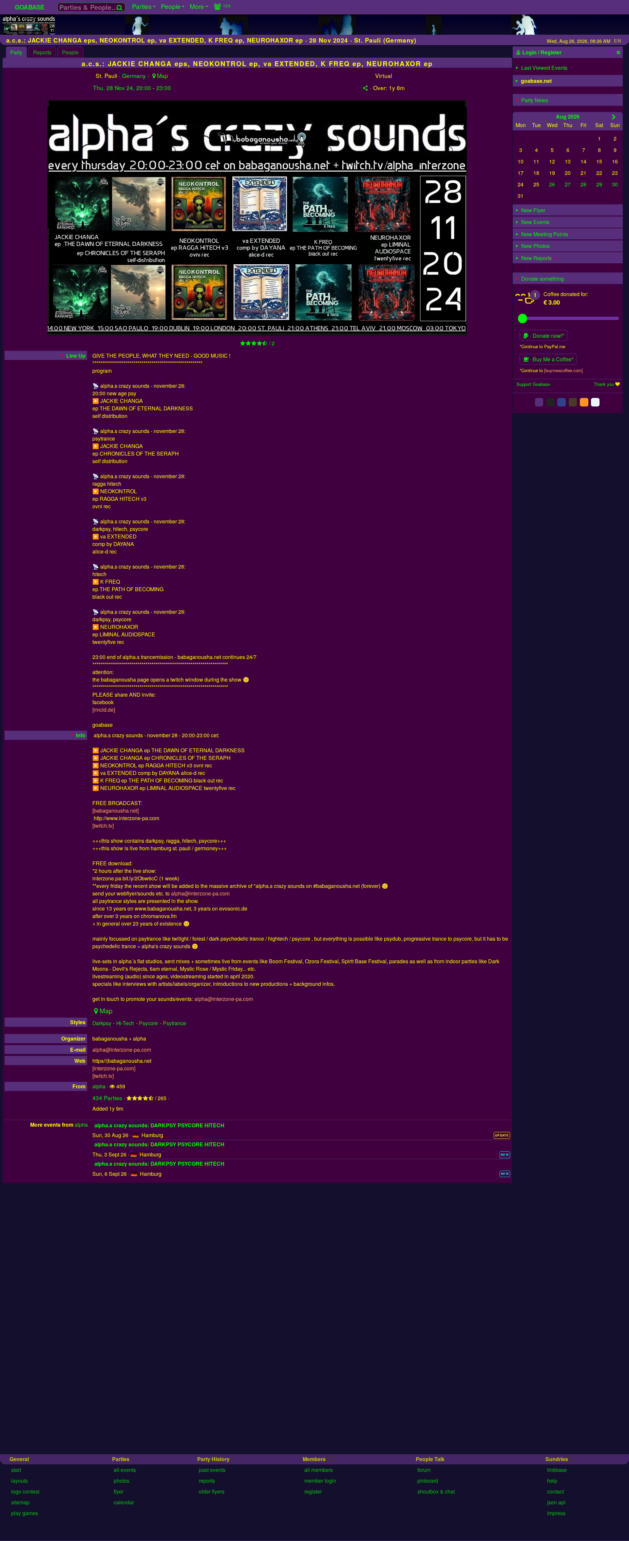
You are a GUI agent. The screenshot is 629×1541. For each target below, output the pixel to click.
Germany (134, 75)
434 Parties (107, 1098)
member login (320, 1480)
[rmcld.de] (103, 709)
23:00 (163, 88)
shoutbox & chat (436, 1491)
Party (16, 52)
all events (125, 1470)
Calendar (124, 1502)
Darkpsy (101, 1022)
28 (583, 184)
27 (568, 184)
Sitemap (20, 1502)
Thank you (604, 384)
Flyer (119, 1491)
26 (552, 184)
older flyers (211, 1491)
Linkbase (557, 1470)
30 (615, 184)
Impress (556, 1513)
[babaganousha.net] (115, 810)
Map (162, 75)
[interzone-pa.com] (113, 1068)
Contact (555, 1491)
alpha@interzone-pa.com (200, 893)
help (552, 1480)
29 (599, 184)
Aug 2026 (568, 116)
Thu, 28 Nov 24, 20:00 (122, 88)
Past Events (212, 1470)
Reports (42, 52)
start (16, 1470)
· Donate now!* (546, 335)
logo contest (25, 1491)
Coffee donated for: (565, 294)
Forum (423, 1470)
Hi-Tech (125, 1022)
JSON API (556, 1502)
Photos (121, 1480)
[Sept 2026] (613, 117)
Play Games (24, 1513)
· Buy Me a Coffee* (551, 359)
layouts (19, 1480)
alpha (98, 1086)
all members (318, 1470)
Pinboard (427, 1480)
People (70, 52)
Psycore (148, 1022)
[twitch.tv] (103, 825)
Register (313, 1491)
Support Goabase (533, 384)
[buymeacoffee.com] (563, 370)
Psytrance (174, 1022)
